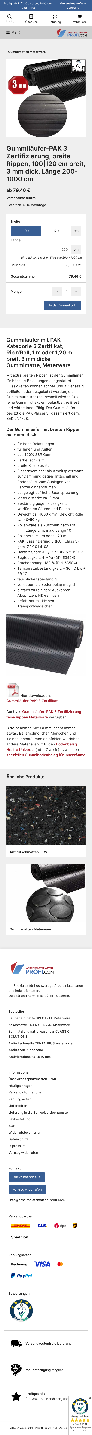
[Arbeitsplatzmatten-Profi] (72, 32)
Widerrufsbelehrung (24, 1132)
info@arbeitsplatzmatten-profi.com (37, 1200)
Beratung (55, 22)
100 (26, 231)
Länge (16, 240)
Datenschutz (18, 1139)
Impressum (17, 1146)
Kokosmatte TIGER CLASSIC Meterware (39, 1025)
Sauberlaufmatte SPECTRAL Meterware (39, 1018)
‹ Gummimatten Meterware (26, 51)
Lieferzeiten (18, 1106)
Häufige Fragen (21, 1086)
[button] (78, 66)
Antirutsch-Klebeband (26, 1050)
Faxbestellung (19, 1119)
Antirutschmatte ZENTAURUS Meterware (41, 1043)
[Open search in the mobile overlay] (9, 16)
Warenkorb (79, 22)
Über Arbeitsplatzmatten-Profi (32, 1079)
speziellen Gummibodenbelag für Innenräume (45, 755)
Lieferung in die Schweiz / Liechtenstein (40, 1112)
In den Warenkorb (62, 305)
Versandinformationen (26, 1092)
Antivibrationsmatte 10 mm (30, 1057)
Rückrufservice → (26, 1177)
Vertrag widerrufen (23, 1153)
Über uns (31, 22)
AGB (12, 1126)
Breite (15, 221)
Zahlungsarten (20, 1099)
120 (56, 231)
